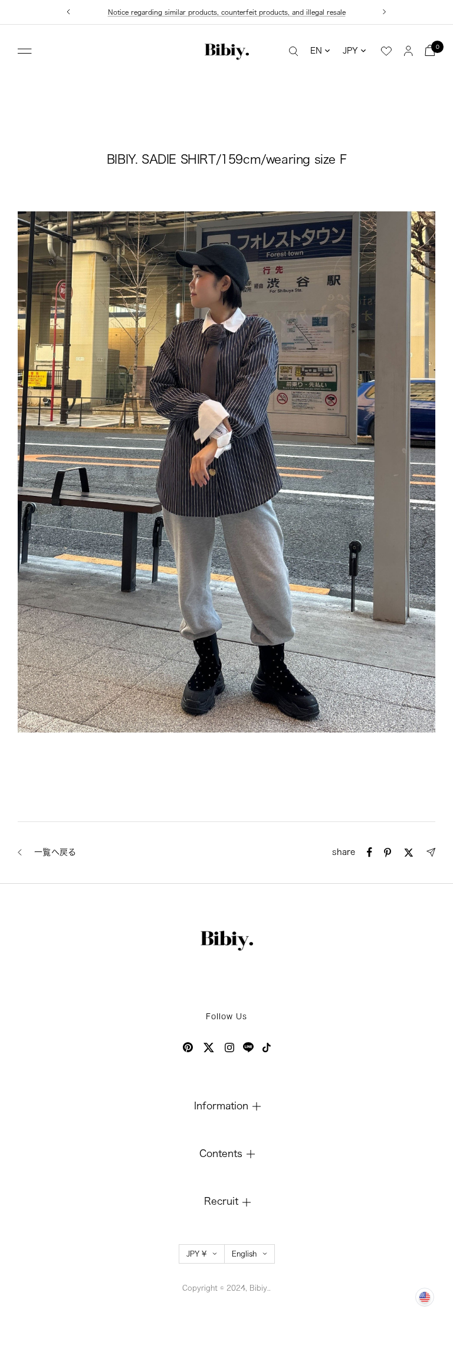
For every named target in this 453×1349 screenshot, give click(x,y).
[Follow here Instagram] (229, 1047)
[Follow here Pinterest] (188, 1047)
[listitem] (369, 852)
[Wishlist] (386, 51)
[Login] (408, 50)
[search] (293, 51)
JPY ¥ (196, 1253)
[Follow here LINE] (248, 1047)
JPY (350, 51)
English (244, 1253)
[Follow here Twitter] (209, 1047)
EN (316, 51)
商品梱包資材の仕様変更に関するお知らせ (226, 12)
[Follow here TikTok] (266, 1047)
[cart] (430, 50)
